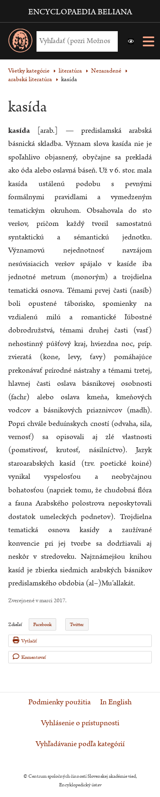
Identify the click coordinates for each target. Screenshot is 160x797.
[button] (131, 41)
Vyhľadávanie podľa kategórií (80, 744)
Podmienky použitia (59, 702)
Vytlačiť (29, 641)
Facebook (42, 624)
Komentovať (33, 657)
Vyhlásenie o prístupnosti (80, 723)
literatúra (70, 70)
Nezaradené (106, 70)
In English (116, 702)
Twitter (77, 624)
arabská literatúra (30, 79)
